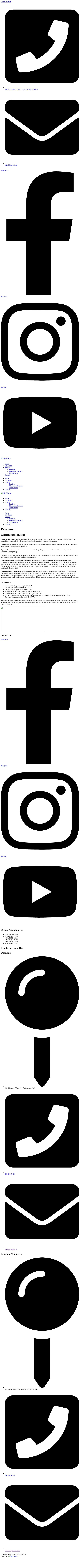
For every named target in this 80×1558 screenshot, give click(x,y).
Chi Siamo (8, 466)
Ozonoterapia (13, 473)
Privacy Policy (31, 1554)
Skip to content (6, 2)
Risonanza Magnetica (16, 471)
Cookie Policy (41, 1554)
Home (7, 464)
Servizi (7, 467)
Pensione (12, 469)
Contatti (7, 475)
